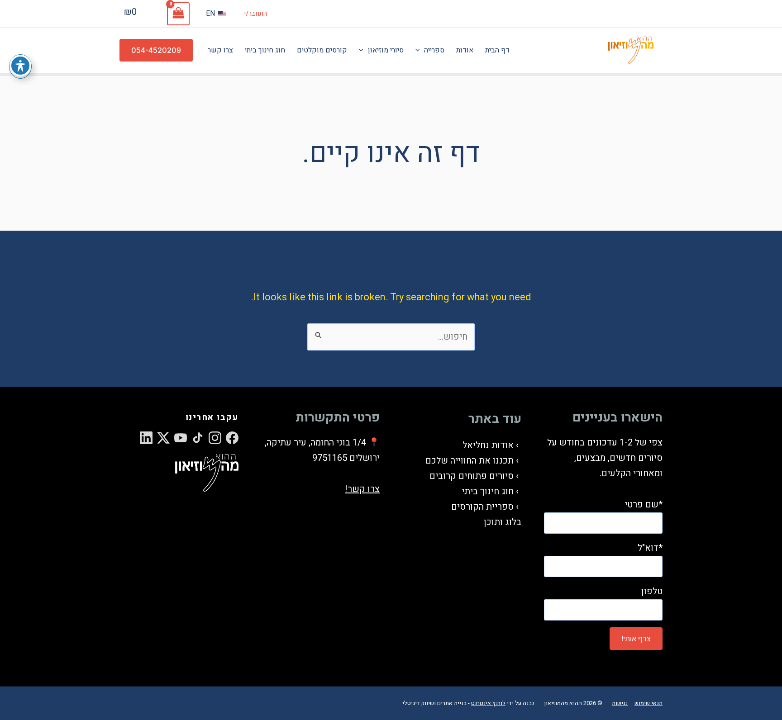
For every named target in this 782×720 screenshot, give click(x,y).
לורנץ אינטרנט (488, 703)
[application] (419, 50)
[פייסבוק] (232, 437)
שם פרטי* (644, 504)
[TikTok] (197, 437)
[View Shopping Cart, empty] (178, 13)
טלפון (652, 591)
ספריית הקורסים (482, 506)
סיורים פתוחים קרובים (471, 476)
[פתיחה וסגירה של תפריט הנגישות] (20, 65)
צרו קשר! (362, 489)
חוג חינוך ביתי (488, 491)
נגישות (620, 703)
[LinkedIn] (146, 437)
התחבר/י (255, 14)
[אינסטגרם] (215, 437)
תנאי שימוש (648, 703)
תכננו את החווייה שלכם (469, 460)
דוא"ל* (650, 547)
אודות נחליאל (488, 445)
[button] (156, 50)
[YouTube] (180, 437)
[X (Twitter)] (163, 437)
